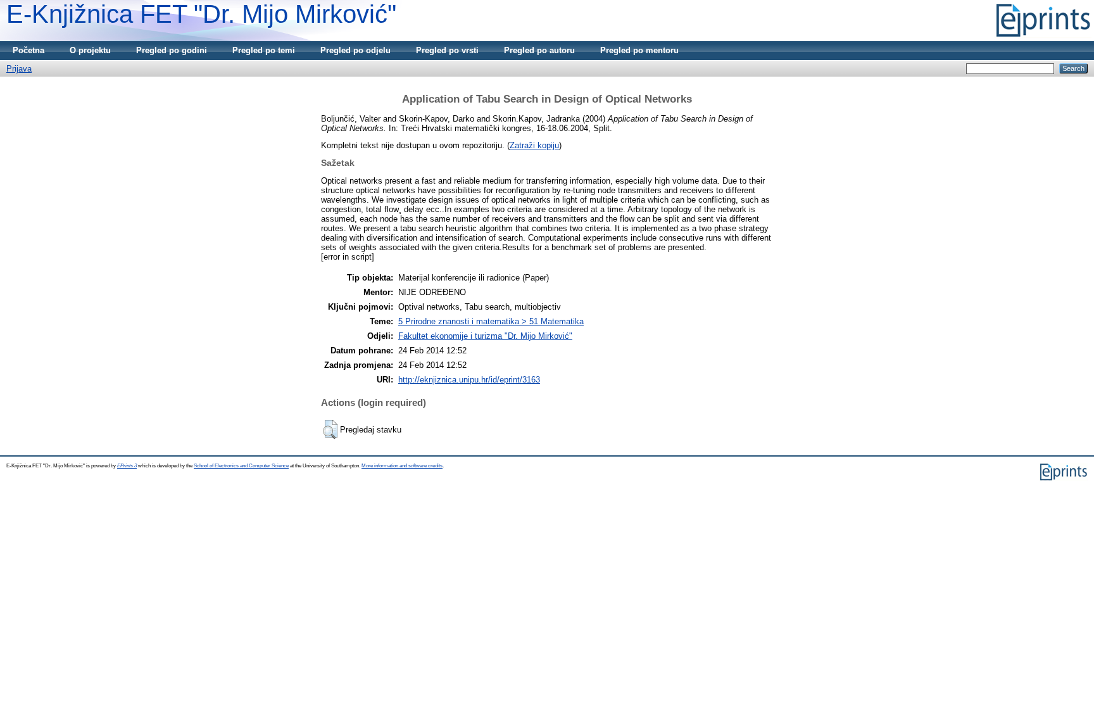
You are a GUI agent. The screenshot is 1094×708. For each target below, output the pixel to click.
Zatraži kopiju (534, 145)
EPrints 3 (127, 466)
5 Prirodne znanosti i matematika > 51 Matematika (491, 321)
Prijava (19, 68)
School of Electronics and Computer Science (241, 466)
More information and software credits (402, 466)
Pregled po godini (171, 50)
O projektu (90, 50)
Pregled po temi (263, 50)
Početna (28, 50)
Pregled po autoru (539, 50)
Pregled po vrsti (447, 50)
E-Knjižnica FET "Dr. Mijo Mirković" (201, 14)
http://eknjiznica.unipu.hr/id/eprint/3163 (469, 379)
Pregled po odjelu (355, 50)
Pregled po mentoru (639, 50)
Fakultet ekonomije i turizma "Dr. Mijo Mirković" (485, 336)
